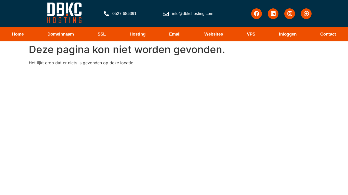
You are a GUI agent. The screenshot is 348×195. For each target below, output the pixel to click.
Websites (213, 34)
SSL (102, 34)
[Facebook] (256, 13)
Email (175, 34)
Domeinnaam (60, 34)
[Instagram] (289, 13)
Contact (328, 34)
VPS (251, 34)
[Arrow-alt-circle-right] (306, 13)
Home (18, 34)
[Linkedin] (273, 13)
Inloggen (288, 34)
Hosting (137, 34)
